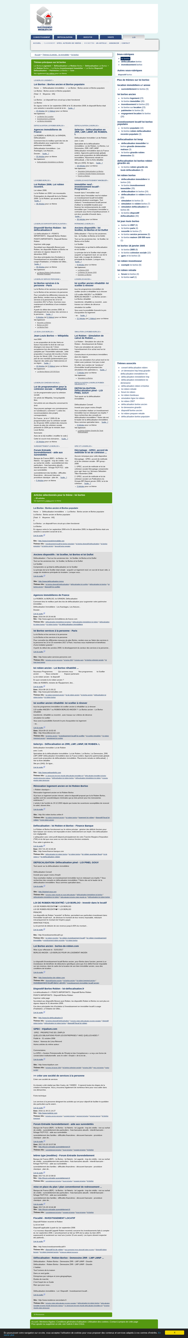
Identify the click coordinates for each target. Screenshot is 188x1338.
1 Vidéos (51, 111)
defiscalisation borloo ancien (134, 404)
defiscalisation (64, 37)
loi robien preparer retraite (133, 413)
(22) (135, 104)
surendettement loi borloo (53, 1150)
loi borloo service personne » (47, 279)
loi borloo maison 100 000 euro (48, 372)
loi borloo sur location (45, 117)
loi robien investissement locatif (72, 938)
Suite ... (73, 70)
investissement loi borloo (46, 119)
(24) (134, 191)
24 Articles (81, 166)
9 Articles (80, 265)
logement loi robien (86, 817)
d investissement (42, 37)
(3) (136, 132)
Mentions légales (47, 1322)
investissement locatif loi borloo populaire (60, 544)
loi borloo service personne (54, 660)
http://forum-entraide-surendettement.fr (54, 1147)
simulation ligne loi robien (133, 398)
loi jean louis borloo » (44, 332)
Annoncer (114, 43)
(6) (129, 225)
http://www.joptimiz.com (47, 1113)
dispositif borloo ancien (54, 981)
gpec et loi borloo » (83, 446)
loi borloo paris (42, 327)
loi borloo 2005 (83, 270)
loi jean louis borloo (128, 221)
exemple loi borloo (84, 275)
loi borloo (90, 1150)
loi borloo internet (95, 1116)
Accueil (37, 43)
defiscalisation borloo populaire (135, 416)
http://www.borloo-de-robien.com (51, 978)
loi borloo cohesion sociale (94, 660)
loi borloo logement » (43, 80)
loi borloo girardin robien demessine (91, 174)
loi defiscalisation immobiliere (71, 624)
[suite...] (71, 108)
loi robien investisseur (129, 261)
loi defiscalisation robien (50, 857)
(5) (134, 89)
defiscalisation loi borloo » (87, 126)
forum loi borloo (84, 176)
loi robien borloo (52, 624)
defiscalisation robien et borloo (135, 386)
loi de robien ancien (72, 695)
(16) (135, 180)
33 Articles (40, 156)
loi (134, 37)
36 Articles (40, 204)
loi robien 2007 (128, 401)
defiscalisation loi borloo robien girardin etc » (89, 383)
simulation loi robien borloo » (88, 332)
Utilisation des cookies (98, 1322)
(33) (136, 196)
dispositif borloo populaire (62, 546)
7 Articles (80, 373)
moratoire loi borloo (80, 1150)
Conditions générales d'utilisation (71, 1322)
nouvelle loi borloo (44, 323)
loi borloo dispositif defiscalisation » (50, 224)
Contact (126, 43)
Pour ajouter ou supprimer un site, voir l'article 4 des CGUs (57, 1324)
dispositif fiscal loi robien (77, 1023)
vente (111, 37)
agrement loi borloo (82, 1116)
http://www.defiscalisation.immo (51, 581)
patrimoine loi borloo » (85, 224)
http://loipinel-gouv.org (47, 892)
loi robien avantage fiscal (92, 854)
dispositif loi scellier (52, 587)
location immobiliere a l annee (133, 85)
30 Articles (40, 267)
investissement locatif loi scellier (72, 736)
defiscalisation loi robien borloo (63, 778)
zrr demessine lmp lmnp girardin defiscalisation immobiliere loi (64, 775)
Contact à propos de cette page (124, 1322)
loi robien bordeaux (130, 395)
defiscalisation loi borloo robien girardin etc (73, 897)
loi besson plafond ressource (69, 1252)
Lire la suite (38, 536)
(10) (132, 128)
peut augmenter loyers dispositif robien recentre (79, 1249)
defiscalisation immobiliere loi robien (85, 622)
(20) (132, 101)
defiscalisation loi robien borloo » (49, 126)
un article (101, 43)
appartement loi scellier (55, 738)
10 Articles (40, 366)
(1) (135, 239)
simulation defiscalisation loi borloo (90, 171)
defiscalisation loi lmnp (130, 139)
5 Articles (40, 480)
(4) (129, 228)
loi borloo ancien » (83, 279)
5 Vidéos (50, 317)
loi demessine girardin (131, 407)
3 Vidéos (51, 366)
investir (87, 37)
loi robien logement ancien (55, 695)
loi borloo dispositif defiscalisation (87, 544)
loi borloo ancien (47, 546)
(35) (133, 187)
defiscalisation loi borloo (98, 584)
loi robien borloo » (42, 180)
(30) (130, 214)
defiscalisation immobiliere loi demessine (134, 381)
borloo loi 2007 (42, 325)
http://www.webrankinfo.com (49, 772)
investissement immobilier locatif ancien (83, 983)
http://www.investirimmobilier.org (51, 541)
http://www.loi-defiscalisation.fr (50, 1018)
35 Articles (81, 219)
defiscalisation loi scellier (79, 584)
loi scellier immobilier (93, 736)
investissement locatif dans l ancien (50, 983)
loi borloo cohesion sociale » (47, 383)
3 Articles (80, 425)
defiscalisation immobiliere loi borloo (50, 162)
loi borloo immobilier (44, 121)
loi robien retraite (126, 270)
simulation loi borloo (85, 378)
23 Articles (40, 111)
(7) (135, 204)
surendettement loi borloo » (47, 446)
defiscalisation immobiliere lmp (135, 377)
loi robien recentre (52, 938)
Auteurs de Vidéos (72, 43)
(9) (132, 110)
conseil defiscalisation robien (134, 368)
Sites (59, 43)
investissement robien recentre (54, 940)
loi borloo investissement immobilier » (91, 180)
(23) (132, 98)
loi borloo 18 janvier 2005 (87, 272)
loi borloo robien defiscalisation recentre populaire (48, 273)
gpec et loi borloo (98, 1067)
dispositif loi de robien (54, 1250)
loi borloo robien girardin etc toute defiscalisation (90, 431)
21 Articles (81, 318)
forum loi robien (128, 392)
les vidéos (50, 73)
